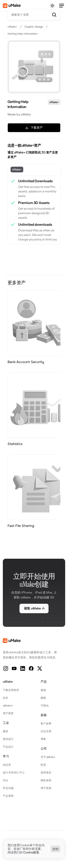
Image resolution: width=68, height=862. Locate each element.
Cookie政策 (31, 852)
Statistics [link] (15, 444)
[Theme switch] (52, 6)
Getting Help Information (22, 33)
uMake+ (12, 26)
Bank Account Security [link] (26, 362)
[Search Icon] (34, 14)
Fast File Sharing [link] (21, 526)
